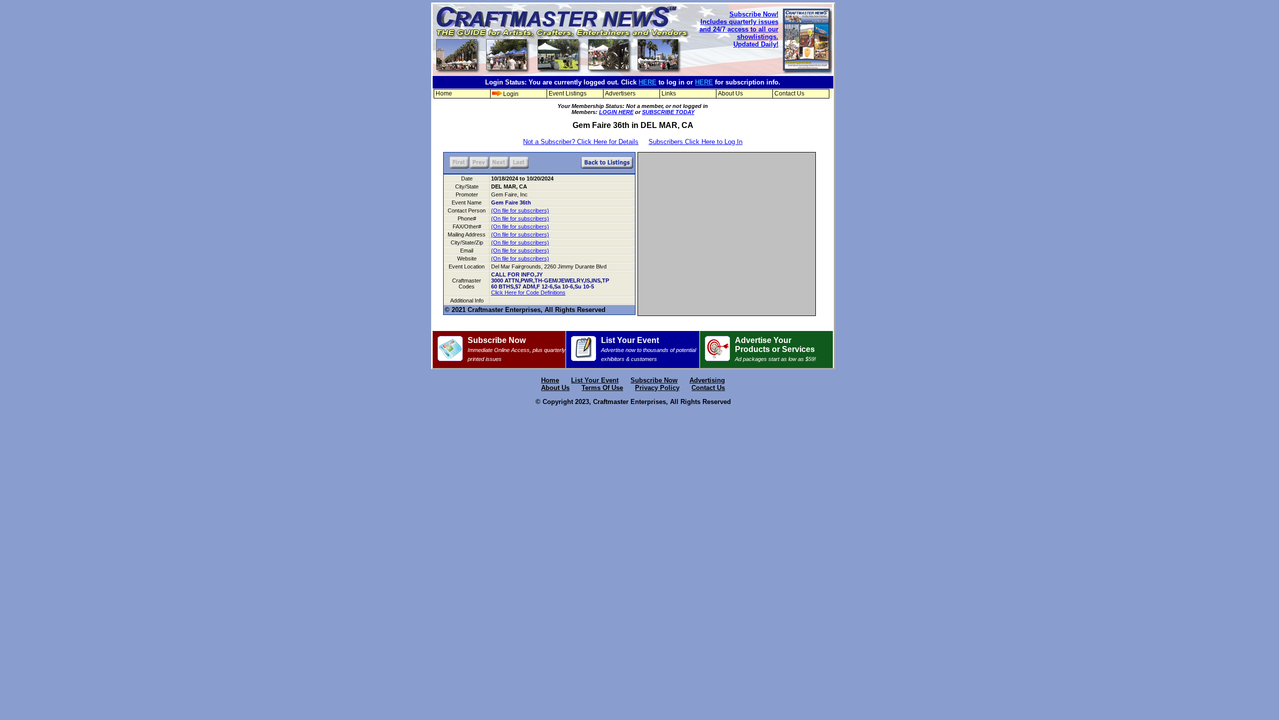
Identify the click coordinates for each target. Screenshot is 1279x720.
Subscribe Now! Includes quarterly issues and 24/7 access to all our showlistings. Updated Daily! (738, 29)
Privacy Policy (657, 388)
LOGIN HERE (616, 112)
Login (511, 94)
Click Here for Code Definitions (528, 293)
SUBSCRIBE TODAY (668, 112)
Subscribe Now (517, 349)
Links (668, 93)
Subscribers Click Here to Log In (695, 142)
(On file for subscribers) (520, 211)
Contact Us (789, 93)
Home (444, 93)
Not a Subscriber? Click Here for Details (581, 142)
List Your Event (648, 349)
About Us (730, 93)
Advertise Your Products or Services (775, 349)
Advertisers (620, 93)
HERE (647, 82)
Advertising (707, 380)
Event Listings (568, 93)
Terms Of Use (602, 388)
